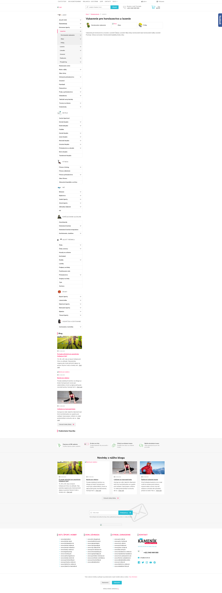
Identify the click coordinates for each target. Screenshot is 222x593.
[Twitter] (144, 563)
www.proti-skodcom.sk (94, 549)
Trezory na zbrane (65, 103)
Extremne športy (64, 27)
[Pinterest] (154, 563)
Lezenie (62, 46)
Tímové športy (63, 315)
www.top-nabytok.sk (94, 547)
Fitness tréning (64, 167)
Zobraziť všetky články (65, 424)
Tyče (60, 282)
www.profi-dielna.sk (120, 545)
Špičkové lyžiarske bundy (149, 479)
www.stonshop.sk (66, 554)
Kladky (61, 260)
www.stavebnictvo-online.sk (122, 552)
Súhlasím (117, 583)
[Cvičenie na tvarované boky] (69, 398)
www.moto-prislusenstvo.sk (122, 556)
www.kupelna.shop (66, 552)
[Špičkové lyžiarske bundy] (152, 467)
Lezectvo (62, 31)
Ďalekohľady (63, 24)
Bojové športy (63, 296)
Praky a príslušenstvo (66, 92)
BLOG (114, 1)
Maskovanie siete (64, 66)
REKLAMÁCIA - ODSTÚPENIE (90, 1)
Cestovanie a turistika (66, 327)
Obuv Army (62, 73)
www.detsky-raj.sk (66, 541)
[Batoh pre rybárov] (63, 372)
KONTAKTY (108, 1)
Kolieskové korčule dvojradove (68, 230)
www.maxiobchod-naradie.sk (123, 554)
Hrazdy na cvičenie (65, 252)
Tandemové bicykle (65, 155)
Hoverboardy (63, 222)
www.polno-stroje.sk (120, 547)
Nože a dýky (63, 69)
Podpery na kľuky (64, 267)
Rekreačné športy (64, 308)
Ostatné (62, 54)
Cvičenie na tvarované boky (66, 409)
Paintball (62, 84)
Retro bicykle (63, 152)
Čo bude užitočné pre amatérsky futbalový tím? (68, 355)
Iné (60, 210)
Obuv (62, 39)
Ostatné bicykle (64, 144)
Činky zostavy (63, 249)
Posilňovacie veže (64, 271)
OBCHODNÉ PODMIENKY (74, 1)
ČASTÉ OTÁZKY (62, 1)
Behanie (61, 192)
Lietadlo (62, 50)
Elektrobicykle (63, 126)
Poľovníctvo (63, 88)
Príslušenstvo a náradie (66, 148)
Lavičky (61, 264)
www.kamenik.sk (66, 539)
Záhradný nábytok (65, 207)
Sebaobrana (63, 96)
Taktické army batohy (66, 99)
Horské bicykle (63, 133)
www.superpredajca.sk (94, 554)
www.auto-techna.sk (120, 541)
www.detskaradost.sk (67, 543)
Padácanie (63, 58)
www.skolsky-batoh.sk (67, 558)
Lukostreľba (63, 300)
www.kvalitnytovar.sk (94, 541)
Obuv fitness (63, 178)
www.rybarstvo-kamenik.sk (69, 566)
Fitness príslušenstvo (66, 175)
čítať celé (79, 387)
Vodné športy (63, 199)
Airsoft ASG (63, 20)
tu (118, 589)
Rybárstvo (62, 195)
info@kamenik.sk (145, 558)
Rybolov (61, 311)
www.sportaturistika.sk (67, 560)
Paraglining (63, 62)
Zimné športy (63, 203)
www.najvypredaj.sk (93, 543)
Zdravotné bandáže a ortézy (68, 182)
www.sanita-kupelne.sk (67, 556)
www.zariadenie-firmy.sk (121, 566)
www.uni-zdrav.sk (119, 562)
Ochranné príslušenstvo (66, 77)
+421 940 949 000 (133, 8)
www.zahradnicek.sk (93, 562)
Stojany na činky (64, 278)
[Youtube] (151, 563)
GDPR (101, 1)
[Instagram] (148, 563)
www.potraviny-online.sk (68, 562)
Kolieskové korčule (65, 226)
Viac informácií (133, 577)
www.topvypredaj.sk (94, 545)
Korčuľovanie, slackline (66, 233)
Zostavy (61, 286)
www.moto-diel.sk (119, 543)
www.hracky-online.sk (67, 549)
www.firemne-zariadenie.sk (122, 558)
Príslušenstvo (63, 275)
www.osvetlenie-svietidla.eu (96, 558)
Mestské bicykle (64, 141)
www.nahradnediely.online (122, 560)
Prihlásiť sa (124, 513)
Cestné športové (64, 118)
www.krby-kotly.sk (119, 549)
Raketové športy (64, 304)
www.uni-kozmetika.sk (94, 560)
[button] (96, 566)
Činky (60, 245)
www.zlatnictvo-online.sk (68, 564)
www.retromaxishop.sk (94, 552)
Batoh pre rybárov (63, 378)
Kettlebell (62, 256)
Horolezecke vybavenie (67, 35)
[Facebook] (140, 563)
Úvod (87, 14)
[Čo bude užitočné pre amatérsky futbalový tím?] (69, 343)
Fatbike (61, 129)
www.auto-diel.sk (119, 539)
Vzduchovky (63, 107)
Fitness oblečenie (64, 171)
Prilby (62, 43)
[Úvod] (70, 7)
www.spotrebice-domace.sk (96, 556)
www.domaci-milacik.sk (67, 547)
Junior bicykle (63, 137)
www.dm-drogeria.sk (94, 539)
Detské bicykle (63, 122)
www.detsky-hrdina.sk (67, 545)
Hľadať (114, 7)
